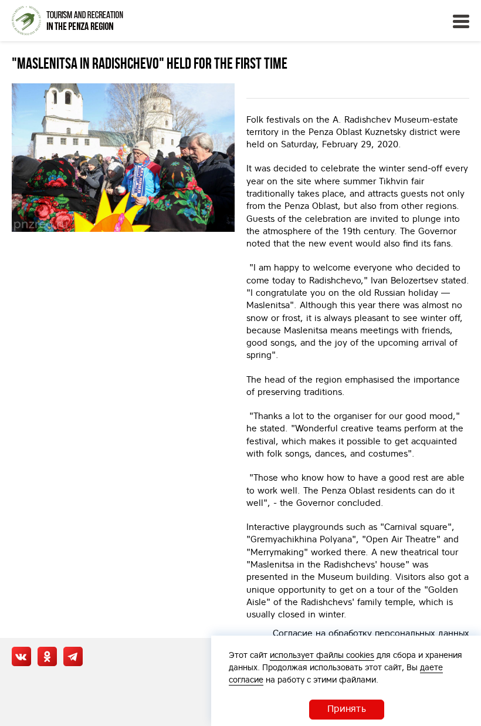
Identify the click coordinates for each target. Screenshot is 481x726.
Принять (346, 708)
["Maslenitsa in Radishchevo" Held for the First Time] (123, 157)
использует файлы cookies (322, 655)
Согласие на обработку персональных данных (371, 633)
